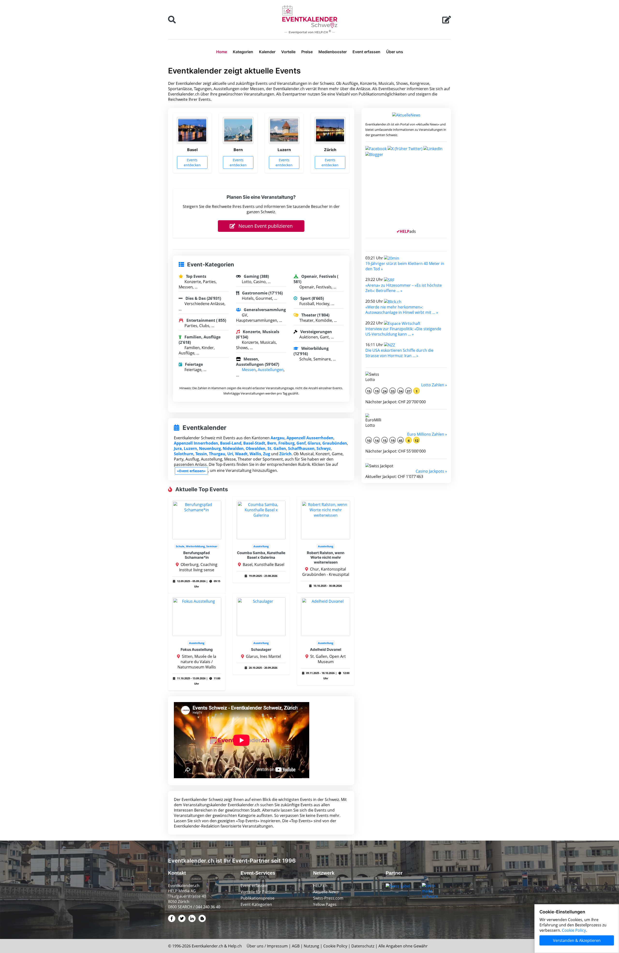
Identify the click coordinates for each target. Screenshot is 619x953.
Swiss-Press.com (328, 898)
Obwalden (255, 448)
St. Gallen (276, 448)
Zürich (285, 453)
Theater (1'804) (314, 315)
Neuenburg (210, 448)
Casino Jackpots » (431, 471)
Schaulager (261, 649)
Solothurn (183, 453)
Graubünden (334, 443)
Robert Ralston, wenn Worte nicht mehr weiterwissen (325, 557)
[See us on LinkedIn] (432, 148)
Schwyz (324, 448)
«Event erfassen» (191, 471)
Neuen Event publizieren (265, 226)
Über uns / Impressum (267, 946)
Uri (230, 453)
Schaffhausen (301, 448)
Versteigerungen (315, 331)
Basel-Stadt (254, 443)
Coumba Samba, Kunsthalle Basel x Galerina (261, 555)
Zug (266, 453)
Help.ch (235, 946)
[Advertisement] (406, 195)
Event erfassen (366, 51)
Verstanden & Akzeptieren (577, 940)
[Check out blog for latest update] (374, 154)
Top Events (195, 276)
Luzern (190, 448)
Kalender (267, 51)
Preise (307, 51)
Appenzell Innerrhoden (196, 443)
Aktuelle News (326, 891)
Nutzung (311, 946)
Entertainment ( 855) (205, 320)
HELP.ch (320, 885)
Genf (301, 443)
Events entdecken (192, 162)
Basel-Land (230, 443)
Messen (249, 369)
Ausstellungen (271, 369)
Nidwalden (233, 448)
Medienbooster (332, 51)
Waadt (241, 453)
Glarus (314, 443)
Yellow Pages (325, 904)
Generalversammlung (264, 309)
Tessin (201, 453)
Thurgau (217, 453)
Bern (271, 443)
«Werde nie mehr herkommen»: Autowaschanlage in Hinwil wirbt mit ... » (401, 309)
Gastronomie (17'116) (262, 293)
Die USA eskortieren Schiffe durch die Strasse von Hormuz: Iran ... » (399, 353)
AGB (296, 946)
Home (221, 51)
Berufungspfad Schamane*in (196, 555)
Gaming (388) (256, 276)
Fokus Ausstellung (197, 649)
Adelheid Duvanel (325, 649)
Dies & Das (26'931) (202, 298)
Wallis (255, 453)
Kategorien (243, 51)
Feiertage (193, 364)
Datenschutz (362, 946)
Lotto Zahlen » (434, 385)
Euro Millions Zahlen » (427, 434)
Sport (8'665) (311, 298)
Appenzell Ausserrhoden (310, 437)
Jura (178, 448)
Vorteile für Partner (258, 891)
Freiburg (286, 443)
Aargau (278, 437)
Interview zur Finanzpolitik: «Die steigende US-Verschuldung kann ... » (403, 331)
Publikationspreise (257, 898)
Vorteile (288, 51)
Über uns (394, 51)
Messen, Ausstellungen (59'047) (257, 361)
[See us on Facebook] (376, 148)
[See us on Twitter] (405, 148)
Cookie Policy (335, 946)
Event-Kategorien (256, 904)
